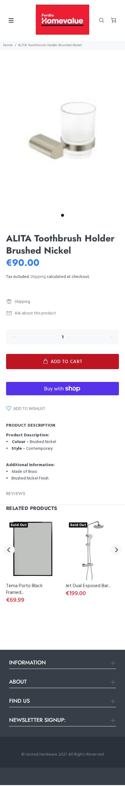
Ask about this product (35, 313)
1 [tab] (62, 215)
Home (8, 45)
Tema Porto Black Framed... (24, 589)
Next (116, 550)
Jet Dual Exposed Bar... (88, 586)
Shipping (38, 276)
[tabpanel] (62, 130)
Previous (9, 550)
